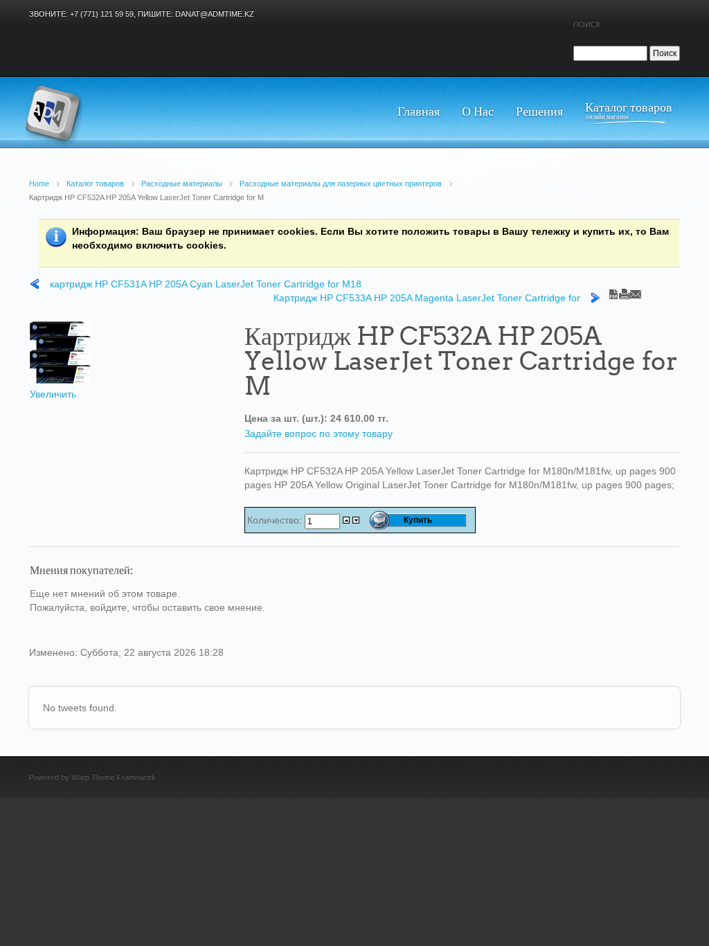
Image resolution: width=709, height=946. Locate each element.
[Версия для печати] (624, 290)
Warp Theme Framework (113, 777)
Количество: (276, 520)
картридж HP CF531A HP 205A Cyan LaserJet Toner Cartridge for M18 (205, 283)
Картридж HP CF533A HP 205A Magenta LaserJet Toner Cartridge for (426, 297)
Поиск (586, 24)
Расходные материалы (181, 183)
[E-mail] (635, 290)
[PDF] (613, 290)
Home (39, 183)
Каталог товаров (95, 183)
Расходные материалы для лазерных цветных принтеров (341, 183)
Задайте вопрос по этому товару (318, 433)
